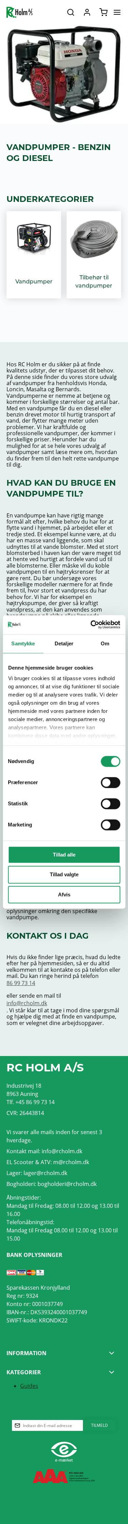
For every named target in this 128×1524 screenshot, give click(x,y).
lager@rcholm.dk (45, 1172)
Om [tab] (105, 643)
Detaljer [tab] (64, 643)
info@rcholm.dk (26, 1003)
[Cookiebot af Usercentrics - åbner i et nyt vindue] (91, 624)
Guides (29, 1385)
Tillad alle (64, 855)
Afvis (64, 894)
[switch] (110, 782)
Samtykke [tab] (23, 643)
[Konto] (87, 12)
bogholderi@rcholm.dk (67, 1183)
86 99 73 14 (20, 982)
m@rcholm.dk (71, 1162)
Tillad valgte (64, 875)
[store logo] (19, 12)
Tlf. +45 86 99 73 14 (30, 1101)
